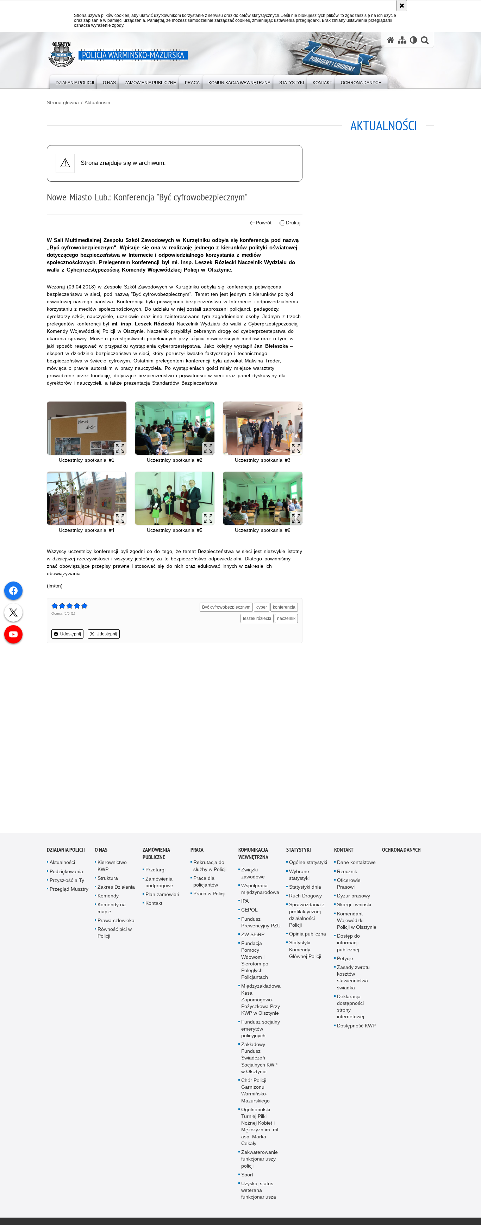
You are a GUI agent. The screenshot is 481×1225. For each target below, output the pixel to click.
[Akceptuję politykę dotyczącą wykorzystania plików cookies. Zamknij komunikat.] (401, 5)
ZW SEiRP (252, 936)
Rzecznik (347, 873)
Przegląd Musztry (69, 890)
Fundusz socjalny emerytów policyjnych (260, 1030)
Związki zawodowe (253, 875)
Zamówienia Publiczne (156, 855)
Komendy (108, 897)
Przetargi (155, 871)
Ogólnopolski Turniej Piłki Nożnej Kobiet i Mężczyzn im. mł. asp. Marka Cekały (260, 1128)
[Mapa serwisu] (402, 40)
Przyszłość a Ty (67, 881)
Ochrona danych (401, 851)
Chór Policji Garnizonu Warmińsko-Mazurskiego (255, 1092)
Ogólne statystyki (308, 864)
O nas (101, 851)
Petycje (345, 960)
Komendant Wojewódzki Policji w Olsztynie (356, 921)
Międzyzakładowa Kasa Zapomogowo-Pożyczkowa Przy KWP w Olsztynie (261, 1001)
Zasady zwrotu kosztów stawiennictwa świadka (353, 979)
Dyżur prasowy (353, 897)
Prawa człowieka (116, 922)
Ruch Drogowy (305, 897)
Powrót (263, 222)
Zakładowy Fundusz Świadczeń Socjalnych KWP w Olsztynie (259, 1059)
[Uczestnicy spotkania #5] (174, 498)
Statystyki (298, 851)
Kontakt (153, 905)
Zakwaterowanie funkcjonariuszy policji (259, 1160)
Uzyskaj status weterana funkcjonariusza (258, 1191)
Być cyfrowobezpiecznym (226, 607)
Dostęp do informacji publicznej (348, 944)
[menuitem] (75, 81)
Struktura (108, 879)
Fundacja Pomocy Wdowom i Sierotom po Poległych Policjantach (254, 962)
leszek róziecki (257, 618)
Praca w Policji (209, 895)
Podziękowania (66, 873)
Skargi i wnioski (354, 906)
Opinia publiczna (307, 935)
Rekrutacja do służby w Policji (209, 867)
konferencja (284, 607)
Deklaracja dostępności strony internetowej (350, 1008)
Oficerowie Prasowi (349, 885)
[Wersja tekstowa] (413, 40)
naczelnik (286, 618)
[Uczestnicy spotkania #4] (86, 498)
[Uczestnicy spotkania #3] (262, 428)
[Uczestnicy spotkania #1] (86, 428)
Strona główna (63, 102)
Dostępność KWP (356, 1027)
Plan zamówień (162, 895)
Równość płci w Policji (115, 934)
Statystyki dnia (305, 888)
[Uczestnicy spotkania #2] (174, 428)
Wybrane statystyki (299, 876)
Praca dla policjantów (205, 883)
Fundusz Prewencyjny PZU (261, 924)
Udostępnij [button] (70, 634)
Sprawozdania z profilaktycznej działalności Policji (307, 916)
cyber (261, 607)
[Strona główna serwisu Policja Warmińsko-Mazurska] (390, 40)
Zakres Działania (116, 888)
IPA (245, 903)
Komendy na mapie (112, 909)
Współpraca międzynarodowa (260, 890)
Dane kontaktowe (356, 864)
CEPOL (249, 911)
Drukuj (293, 222)
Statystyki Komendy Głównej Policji (305, 950)
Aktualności (97, 102)
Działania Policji (66, 851)
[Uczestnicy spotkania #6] (262, 498)
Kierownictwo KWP (112, 867)
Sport (247, 1176)
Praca (197, 851)
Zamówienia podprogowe (159, 883)
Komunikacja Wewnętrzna (253, 855)
